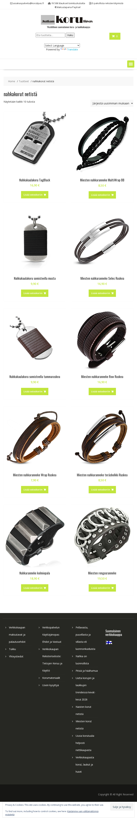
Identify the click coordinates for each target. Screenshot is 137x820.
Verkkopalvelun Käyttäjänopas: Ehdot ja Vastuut (51, 634)
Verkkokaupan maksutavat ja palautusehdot (17, 634)
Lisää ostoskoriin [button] (33, 194)
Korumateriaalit (51, 678)
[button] (130, 64)
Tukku (12, 649)
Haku (70, 35)
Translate (72, 49)
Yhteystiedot (16, 656)
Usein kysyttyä (50, 685)
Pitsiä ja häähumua (87, 670)
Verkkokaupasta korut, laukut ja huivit (85, 764)
